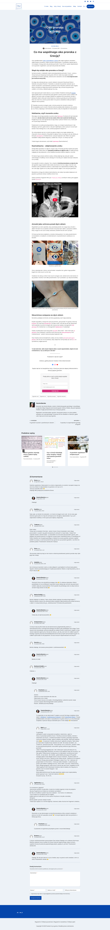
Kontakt (80, 6)
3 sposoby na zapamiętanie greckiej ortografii (70, 422)
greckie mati (35, 396)
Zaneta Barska (48, 48)
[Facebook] (85, 1)
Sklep (74, 6)
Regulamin (38, 922)
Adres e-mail (52, 890)
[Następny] (86, 450)
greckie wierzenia (61, 396)
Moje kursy (91, 6)
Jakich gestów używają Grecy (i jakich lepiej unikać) (31, 454)
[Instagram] (88, 1)
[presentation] (31, 443)
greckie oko (43, 396)
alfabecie (43, 717)
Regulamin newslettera (60, 922)
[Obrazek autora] (43, 48)
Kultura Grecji (55, 46)
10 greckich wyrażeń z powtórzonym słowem (42, 422)
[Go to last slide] (23, 450)
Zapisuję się (55, 391)
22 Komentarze (64, 48)
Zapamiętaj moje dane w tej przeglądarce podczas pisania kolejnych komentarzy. (50, 893)
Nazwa (32, 890)
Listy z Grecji (57, 6)
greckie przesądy (51, 396)
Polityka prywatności (47, 922)
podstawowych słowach (54, 717)
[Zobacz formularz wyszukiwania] (93, 1)
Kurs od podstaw (66, 6)
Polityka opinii (71, 922)
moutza (73, 93)
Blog (51, 6)
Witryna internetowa (70, 890)
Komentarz (33, 873)
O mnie (46, 6)
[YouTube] (90, 1)
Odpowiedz (76, 480)
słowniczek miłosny (70, 717)
